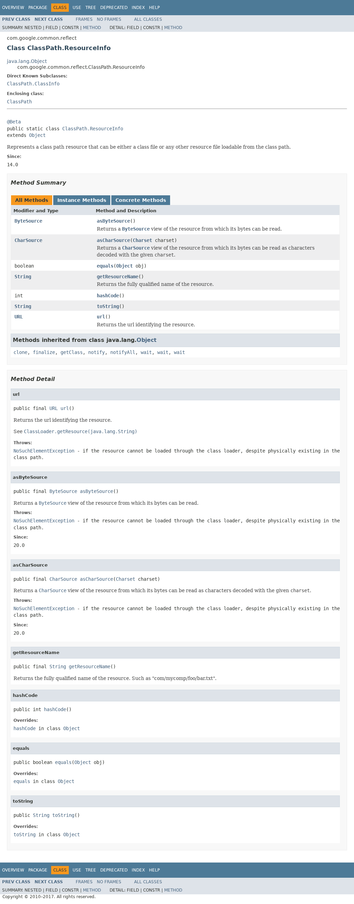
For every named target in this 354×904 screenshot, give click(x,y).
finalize (44, 352)
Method (92, 27)
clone (20, 352)
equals (105, 266)
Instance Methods (81, 200)
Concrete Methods (140, 200)
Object (37, 135)
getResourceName (117, 276)
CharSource (28, 240)
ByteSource (28, 221)
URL (19, 316)
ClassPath (19, 101)
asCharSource (113, 240)
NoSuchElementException (43, 451)
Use (77, 7)
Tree (90, 7)
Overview (13, 7)
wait (146, 352)
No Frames (109, 19)
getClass (71, 352)
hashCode (108, 295)
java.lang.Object (27, 61)
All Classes (148, 19)
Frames (84, 19)
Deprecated (114, 7)
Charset (142, 240)
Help (154, 7)
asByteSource (113, 221)
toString (108, 306)
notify (96, 352)
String (23, 276)
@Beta (14, 121)
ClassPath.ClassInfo (33, 83)
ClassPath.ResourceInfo (92, 128)
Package (37, 7)
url (101, 316)
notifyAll (122, 352)
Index (138, 7)
